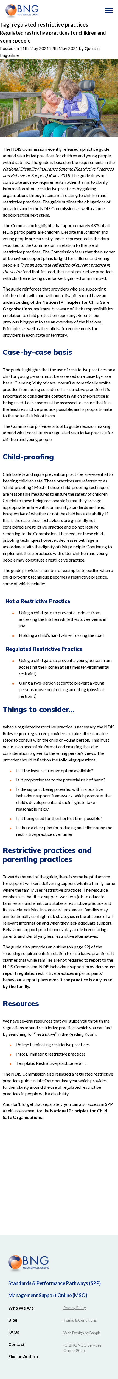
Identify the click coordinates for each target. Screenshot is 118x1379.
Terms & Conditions (80, 1320)
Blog (12, 1319)
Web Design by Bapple (82, 1332)
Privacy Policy (74, 1307)
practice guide (95, 149)
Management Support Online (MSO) (47, 1295)
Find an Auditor (23, 1356)
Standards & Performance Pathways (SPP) (54, 1283)
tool (59, 426)
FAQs (13, 1332)
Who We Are (21, 1307)
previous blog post (20, 321)
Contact (16, 1344)
